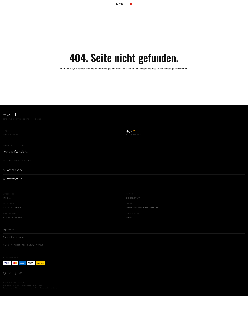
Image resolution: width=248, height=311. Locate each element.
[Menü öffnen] (43, 4)
